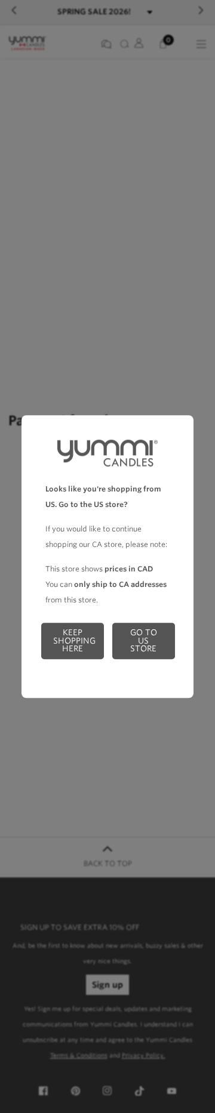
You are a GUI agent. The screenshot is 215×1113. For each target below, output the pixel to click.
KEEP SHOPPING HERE (74, 640)
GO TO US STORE (143, 640)
